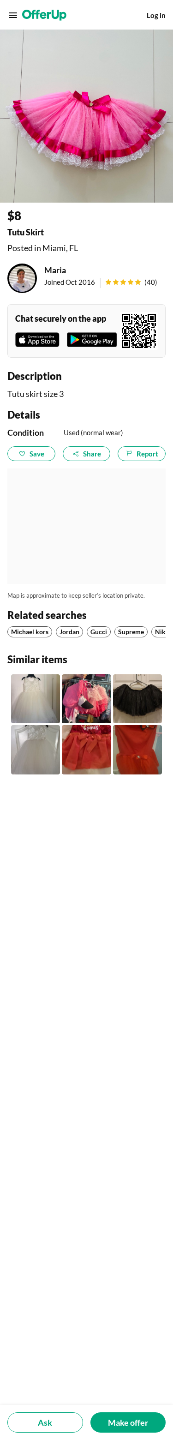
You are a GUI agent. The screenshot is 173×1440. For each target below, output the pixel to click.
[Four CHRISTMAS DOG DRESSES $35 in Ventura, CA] (86, 749)
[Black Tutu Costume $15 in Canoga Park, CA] (137, 698)
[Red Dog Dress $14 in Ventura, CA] (137, 749)
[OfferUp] (44, 15)
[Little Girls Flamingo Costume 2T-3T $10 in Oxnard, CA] (86, 698)
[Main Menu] (12, 15)
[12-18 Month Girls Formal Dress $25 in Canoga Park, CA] (35, 698)
